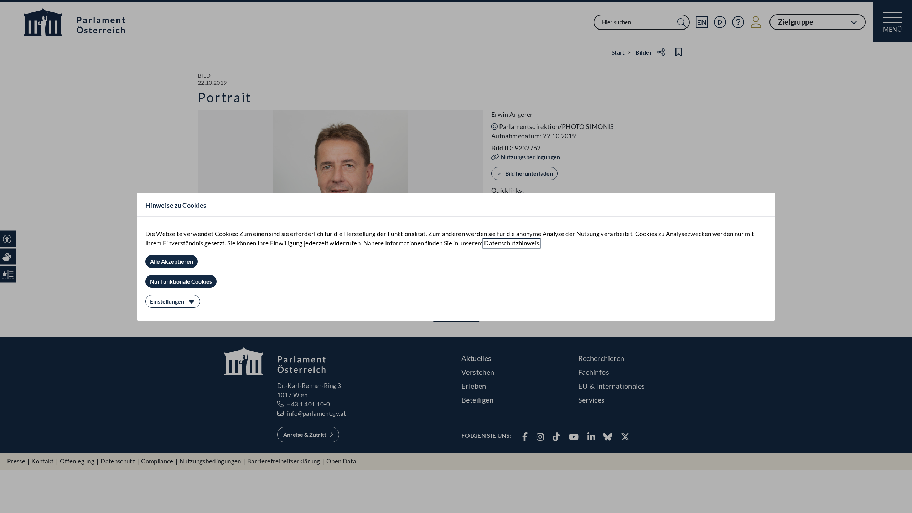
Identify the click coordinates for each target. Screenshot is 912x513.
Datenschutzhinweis (511, 243)
